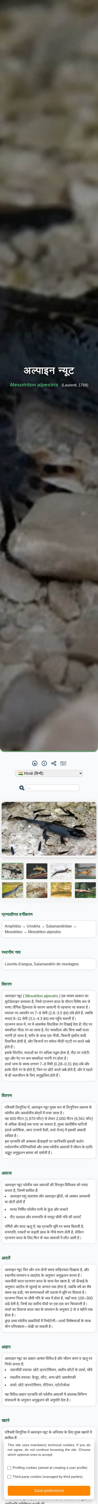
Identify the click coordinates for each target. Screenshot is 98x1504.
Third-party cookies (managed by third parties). (48, 1476)
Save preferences (49, 1491)
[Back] (44, 763)
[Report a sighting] (63, 763)
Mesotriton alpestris (42, 996)
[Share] (54, 763)
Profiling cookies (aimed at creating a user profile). (50, 1467)
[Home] (35, 763)
